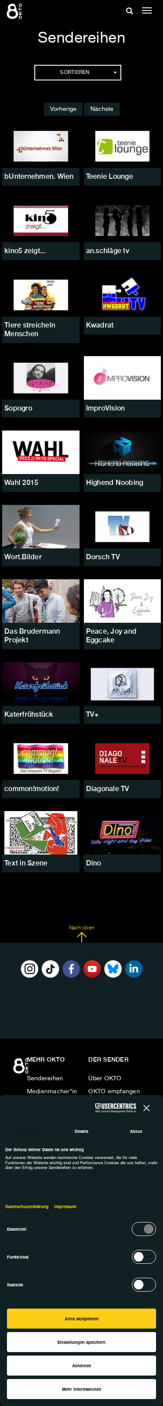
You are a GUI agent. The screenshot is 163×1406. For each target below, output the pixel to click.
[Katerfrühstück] (41, 684)
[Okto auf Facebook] (71, 969)
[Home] (21, 1069)
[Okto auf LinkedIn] (134, 969)
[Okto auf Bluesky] (113, 969)
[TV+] (122, 684)
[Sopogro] (41, 378)
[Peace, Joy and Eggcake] (122, 601)
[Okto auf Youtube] (92, 969)
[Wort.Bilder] (41, 526)
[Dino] (122, 833)
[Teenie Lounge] (122, 146)
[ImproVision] (122, 378)
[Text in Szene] (41, 833)
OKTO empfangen (114, 1092)
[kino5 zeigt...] (41, 220)
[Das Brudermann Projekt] (41, 601)
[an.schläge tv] (122, 220)
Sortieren (75, 72)
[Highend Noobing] (122, 452)
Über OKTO (104, 1078)
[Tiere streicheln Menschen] (41, 295)
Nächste (101, 109)
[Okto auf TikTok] (50, 969)
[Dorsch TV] (122, 526)
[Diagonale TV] (122, 758)
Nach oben (81, 928)
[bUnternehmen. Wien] (41, 146)
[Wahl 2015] (41, 452)
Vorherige (63, 109)
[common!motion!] (41, 758)
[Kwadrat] (122, 295)
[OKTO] (15, 11)
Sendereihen (45, 1078)
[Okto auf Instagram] (29, 969)
